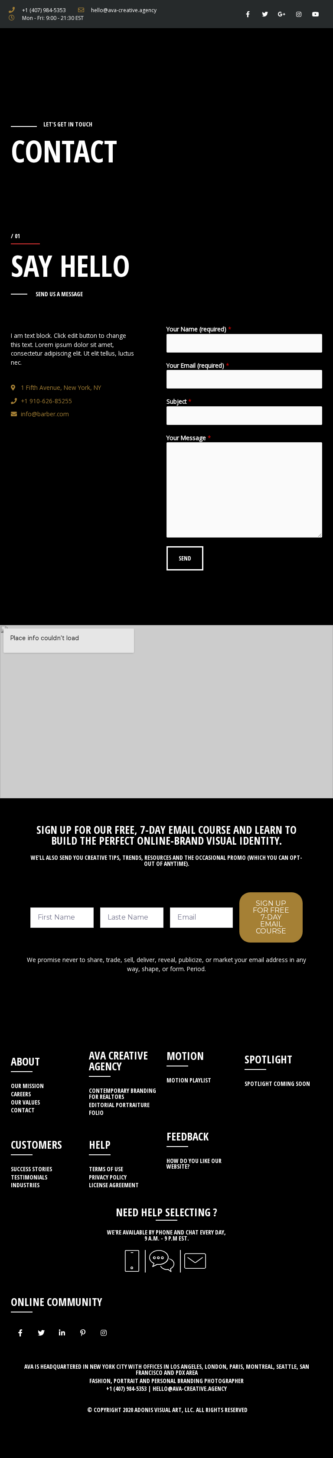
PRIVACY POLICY (108, 1177)
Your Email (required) (197, 365)
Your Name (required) (199, 329)
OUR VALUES (25, 1102)
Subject (179, 401)
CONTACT (23, 1110)
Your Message (188, 438)
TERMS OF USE (106, 1169)
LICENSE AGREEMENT (114, 1185)
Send (185, 558)
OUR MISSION (27, 1086)
